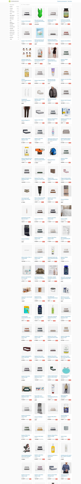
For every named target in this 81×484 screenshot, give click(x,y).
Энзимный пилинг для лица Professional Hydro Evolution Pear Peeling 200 (53, 258)
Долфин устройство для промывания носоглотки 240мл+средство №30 (66, 119)
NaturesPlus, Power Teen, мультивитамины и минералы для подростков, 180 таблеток (66, 357)
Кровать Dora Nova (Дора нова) (52, 198)
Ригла (62, 279)
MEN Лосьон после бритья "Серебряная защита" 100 (65, 297)
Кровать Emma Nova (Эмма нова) (25, 416)
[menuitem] (14, 6)
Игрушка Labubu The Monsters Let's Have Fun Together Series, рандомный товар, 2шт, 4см (26, 60)
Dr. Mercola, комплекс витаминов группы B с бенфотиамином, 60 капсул (65, 20)
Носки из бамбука (65, 199)
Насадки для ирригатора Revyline (25, 100)
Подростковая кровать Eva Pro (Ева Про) (26, 357)
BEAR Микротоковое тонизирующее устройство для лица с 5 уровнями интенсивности (66, 376)
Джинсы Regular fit (25, 120)
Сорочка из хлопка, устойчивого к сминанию (65, 475)
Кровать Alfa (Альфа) (25, 21)
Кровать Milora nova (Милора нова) (25, 139)
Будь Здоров (63, 121)
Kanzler (49, 101)
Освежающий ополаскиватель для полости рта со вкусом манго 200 (26, 317)
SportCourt (63, 398)
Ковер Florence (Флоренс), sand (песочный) (38, 297)
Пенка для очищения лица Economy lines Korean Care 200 (52, 317)
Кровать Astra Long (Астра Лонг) (52, 20)
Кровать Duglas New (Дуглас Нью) (65, 337)
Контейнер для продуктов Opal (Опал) (52, 297)
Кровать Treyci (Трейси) (26, 40)
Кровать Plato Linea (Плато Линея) (25, 436)
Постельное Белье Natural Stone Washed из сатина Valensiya (40, 277)
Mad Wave (36, 22)
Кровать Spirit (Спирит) (66, 100)
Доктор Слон (23, 101)
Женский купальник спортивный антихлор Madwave (39, 21)
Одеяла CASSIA (64, 218)
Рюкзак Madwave (51, 159)
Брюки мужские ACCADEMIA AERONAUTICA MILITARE (66, 396)
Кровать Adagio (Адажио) (64, 60)
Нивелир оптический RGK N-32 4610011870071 (40, 159)
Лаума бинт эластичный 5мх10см (26, 297)
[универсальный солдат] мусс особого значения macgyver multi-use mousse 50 (66, 456)
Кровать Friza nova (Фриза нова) (25, 475)
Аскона (22, 22)
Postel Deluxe (63, 220)
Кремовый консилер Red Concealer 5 (25, 218)
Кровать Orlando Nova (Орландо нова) (52, 119)
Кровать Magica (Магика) (64, 258)
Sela (48, 62)
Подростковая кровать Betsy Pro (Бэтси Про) (53, 376)
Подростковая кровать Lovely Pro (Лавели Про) (66, 179)
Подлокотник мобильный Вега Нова (52, 179)
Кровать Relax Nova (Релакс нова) (52, 238)
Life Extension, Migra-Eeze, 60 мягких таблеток (39, 317)
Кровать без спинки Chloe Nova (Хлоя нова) (53, 40)
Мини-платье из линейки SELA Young (52, 60)
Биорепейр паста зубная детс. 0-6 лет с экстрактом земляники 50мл (39, 396)
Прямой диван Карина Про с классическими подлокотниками (66, 139)
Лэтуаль (36, 42)
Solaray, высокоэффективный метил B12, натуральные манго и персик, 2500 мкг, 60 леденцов (26, 80)
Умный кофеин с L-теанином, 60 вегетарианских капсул (66, 416)
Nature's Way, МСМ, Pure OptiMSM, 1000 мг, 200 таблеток (26, 159)
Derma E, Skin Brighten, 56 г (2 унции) (26, 277)
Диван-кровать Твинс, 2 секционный (26, 258)
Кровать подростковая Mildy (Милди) (40, 99)
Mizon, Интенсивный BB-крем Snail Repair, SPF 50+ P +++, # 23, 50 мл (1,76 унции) (40, 198)
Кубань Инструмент (38, 161)
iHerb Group (63, 22)
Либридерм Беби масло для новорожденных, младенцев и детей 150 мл (53, 139)
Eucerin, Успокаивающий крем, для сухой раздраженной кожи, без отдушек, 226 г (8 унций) (53, 396)
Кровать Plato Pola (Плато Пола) (39, 139)
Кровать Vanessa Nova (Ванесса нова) (52, 436)
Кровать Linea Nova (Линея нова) (39, 455)
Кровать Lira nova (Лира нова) (66, 80)
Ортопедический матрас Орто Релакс (25, 199)
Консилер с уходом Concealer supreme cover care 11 (52, 277)
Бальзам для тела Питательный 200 (51, 80)
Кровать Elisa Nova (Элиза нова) (52, 218)
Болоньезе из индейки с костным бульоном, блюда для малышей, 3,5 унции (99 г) (40, 60)
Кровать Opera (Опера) (40, 80)
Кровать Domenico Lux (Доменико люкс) (26, 179)
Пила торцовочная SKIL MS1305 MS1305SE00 (26, 456)
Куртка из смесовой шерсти (52, 99)
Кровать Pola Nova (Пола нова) (25, 337)
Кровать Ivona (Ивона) (66, 40)
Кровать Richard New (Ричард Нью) (52, 475)
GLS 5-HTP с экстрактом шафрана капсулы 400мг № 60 (66, 278)
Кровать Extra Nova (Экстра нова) (25, 377)
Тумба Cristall (64, 436)
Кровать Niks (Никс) (39, 120)
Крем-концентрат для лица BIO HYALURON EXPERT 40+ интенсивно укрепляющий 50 (40, 40)
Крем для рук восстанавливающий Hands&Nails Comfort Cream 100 (65, 238)
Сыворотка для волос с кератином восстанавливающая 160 (53, 456)
